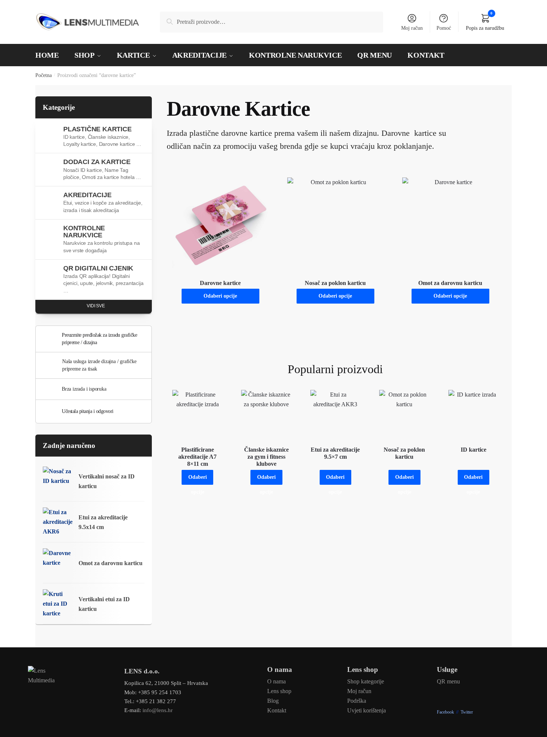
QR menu (448, 681)
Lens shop (279, 691)
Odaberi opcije (220, 296)
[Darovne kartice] (220, 225)
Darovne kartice (220, 283)
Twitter (467, 712)
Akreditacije (103, 202)
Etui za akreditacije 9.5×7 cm (335, 453)
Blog (273, 701)
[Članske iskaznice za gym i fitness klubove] (266, 415)
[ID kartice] (473, 415)
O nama (276, 681)
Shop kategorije (365, 681)
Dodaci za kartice (102, 169)
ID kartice (473, 449)
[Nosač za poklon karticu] (335, 225)
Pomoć (443, 28)
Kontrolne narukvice (101, 238)
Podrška (356, 701)
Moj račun (412, 28)
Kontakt (276, 710)
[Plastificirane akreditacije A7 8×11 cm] (197, 415)
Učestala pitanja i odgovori (87, 411)
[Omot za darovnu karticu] (450, 225)
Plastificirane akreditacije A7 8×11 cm (197, 456)
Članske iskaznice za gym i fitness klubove (266, 456)
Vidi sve (96, 305)
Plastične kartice (102, 136)
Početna (43, 75)
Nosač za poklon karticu (335, 283)
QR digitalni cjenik (103, 279)
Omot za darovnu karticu (450, 283)
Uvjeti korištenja (366, 710)
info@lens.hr (158, 710)
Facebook (445, 712)
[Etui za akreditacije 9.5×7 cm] (335, 415)
